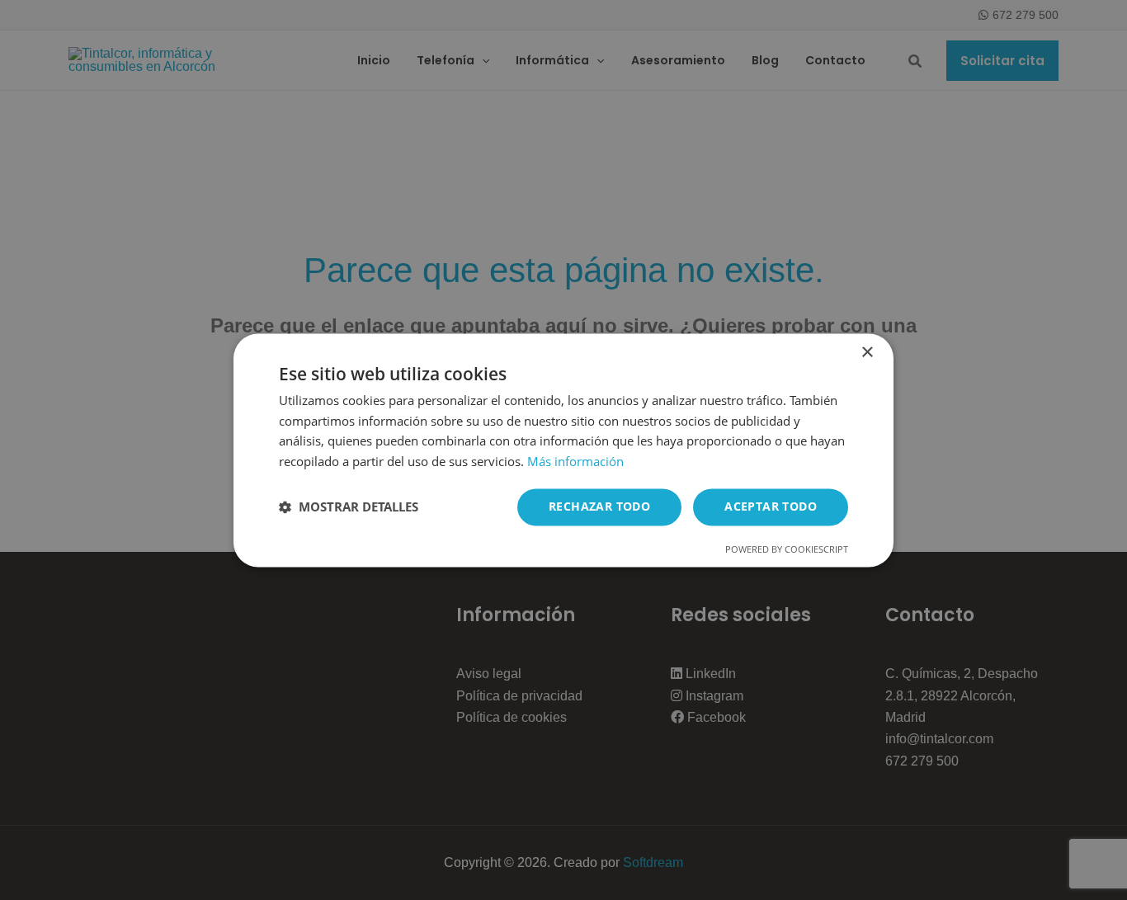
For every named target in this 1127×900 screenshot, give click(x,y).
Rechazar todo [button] (599, 506)
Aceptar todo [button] (770, 506)
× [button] (867, 352)
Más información (575, 462)
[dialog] (563, 450)
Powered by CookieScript (786, 549)
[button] (348, 507)
